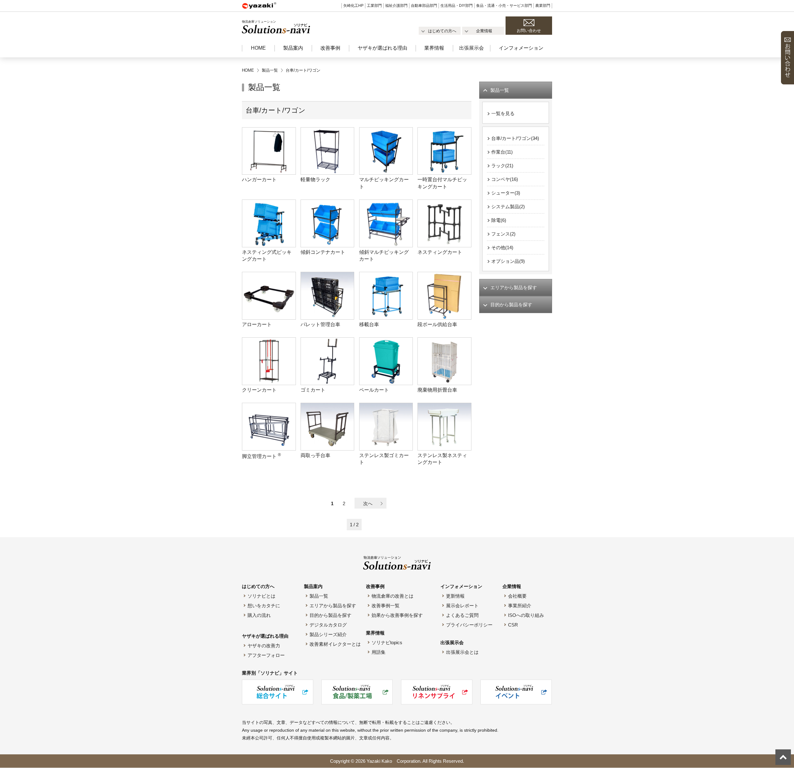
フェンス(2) (503, 233)
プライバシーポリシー (469, 624)
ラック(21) (502, 165)
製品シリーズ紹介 (328, 634)
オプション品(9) (508, 261)
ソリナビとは (261, 596)
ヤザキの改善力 (264, 645)
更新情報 (455, 596)
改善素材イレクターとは (335, 644)
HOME (258, 48)
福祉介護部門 (396, 5)
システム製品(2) (508, 206)
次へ (367, 503)
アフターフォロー (266, 655)
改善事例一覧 (385, 605)
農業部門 (542, 5)
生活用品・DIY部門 (456, 5)
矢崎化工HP (353, 5)
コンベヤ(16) (504, 179)
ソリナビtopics (387, 642)
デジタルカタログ (328, 624)
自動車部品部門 (424, 5)
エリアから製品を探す (333, 605)
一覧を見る (503, 113)
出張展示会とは (462, 652)
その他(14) (502, 247)
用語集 (379, 652)
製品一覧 (319, 596)
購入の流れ (259, 615)
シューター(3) (505, 192)
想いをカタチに (264, 605)
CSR (513, 624)
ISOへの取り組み (526, 615)
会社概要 (517, 596)
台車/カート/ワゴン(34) (515, 138)
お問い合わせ (529, 30)
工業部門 (374, 5)
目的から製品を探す (330, 615)
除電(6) (498, 220)
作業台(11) (502, 152)
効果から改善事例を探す (397, 615)
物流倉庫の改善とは (392, 596)
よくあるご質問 (462, 615)
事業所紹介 (519, 605)
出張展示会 (471, 48)
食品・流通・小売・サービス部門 (504, 5)
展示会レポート (462, 605)
